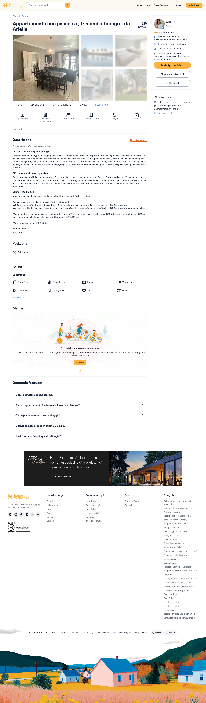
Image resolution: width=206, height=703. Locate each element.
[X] (32, 514)
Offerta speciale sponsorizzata (177, 582)
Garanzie (90, 517)
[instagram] (15, 514)
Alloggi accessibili (172, 512)
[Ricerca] (67, 5)
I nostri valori (91, 501)
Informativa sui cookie (106, 632)
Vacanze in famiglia (172, 547)
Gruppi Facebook (171, 528)
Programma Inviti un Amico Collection (180, 571)
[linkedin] (27, 514)
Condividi (174, 83)
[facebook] (10, 514)
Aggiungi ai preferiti (174, 74)
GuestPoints (91, 509)
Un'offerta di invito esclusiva (176, 508)
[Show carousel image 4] (131, 85)
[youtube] (38, 514)
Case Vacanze (170, 539)
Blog (49, 509)
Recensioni (101, 105)
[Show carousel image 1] (97, 51)
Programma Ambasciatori (175, 524)
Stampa (50, 521)
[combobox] (48, 5)
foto (19, 105)
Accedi (179, 5)
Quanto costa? (144, 5)
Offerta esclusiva (171, 602)
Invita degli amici (93, 521)
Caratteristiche (62, 105)
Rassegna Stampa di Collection (177, 567)
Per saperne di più (163, 113)
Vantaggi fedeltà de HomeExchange (180, 618)
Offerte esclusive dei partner (176, 590)
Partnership (169, 610)
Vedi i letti (17, 129)
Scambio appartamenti (174, 543)
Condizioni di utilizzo (38, 632)
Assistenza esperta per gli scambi (179, 586)
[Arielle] (159, 24)
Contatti (128, 505)
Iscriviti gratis (194, 5)
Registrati (80, 362)
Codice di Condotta (59, 632)
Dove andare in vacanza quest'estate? (180, 551)
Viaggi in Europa (171, 535)
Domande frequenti (133, 501)
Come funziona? (161, 5)
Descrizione (37, 105)
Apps (49, 513)
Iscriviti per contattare (172, 65)
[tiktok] (21, 514)
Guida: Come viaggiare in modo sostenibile (178, 502)
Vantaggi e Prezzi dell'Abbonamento (180, 578)
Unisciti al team (53, 505)
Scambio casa (170, 559)
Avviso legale (125, 632)
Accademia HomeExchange (176, 520)
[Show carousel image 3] (97, 85)
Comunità (51, 517)
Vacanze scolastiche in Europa (177, 516)
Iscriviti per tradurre (138, 140)
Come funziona (170, 594)
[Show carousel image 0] (46, 68)
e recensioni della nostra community (179, 614)
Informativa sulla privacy (82, 632)
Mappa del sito (140, 632)
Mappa (83, 105)
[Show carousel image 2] (131, 51)
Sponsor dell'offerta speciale (176, 555)
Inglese (48, 146)
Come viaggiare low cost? (175, 531)
